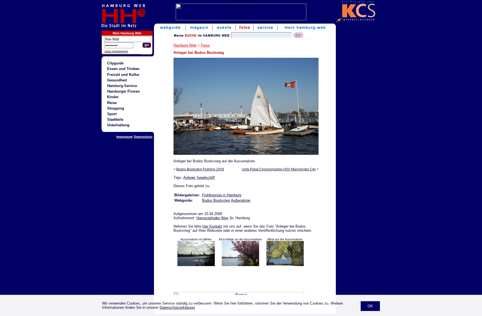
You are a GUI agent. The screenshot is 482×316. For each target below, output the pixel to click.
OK (370, 306)
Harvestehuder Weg (212, 218)
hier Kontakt (212, 226)
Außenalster (240, 200)
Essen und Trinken (123, 69)
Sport (112, 114)
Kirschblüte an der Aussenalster (240, 239)
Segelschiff (206, 177)
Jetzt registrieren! (116, 51)
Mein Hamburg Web (127, 33)
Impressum (124, 136)
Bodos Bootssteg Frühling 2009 (200, 169)
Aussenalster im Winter (196, 239)
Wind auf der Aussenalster (285, 239)
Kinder (113, 97)
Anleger (189, 177)
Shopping (115, 108)
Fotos (205, 45)
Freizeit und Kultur (123, 75)
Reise (112, 103)
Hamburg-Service (122, 86)
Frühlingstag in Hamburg (221, 195)
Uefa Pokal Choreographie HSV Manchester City (279, 169)
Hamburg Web (184, 45)
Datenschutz (143, 136)
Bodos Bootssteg (216, 200)
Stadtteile (115, 119)
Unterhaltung (118, 125)
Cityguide (115, 63)
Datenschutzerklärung (177, 307)
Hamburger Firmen (123, 91)
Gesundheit (117, 80)
